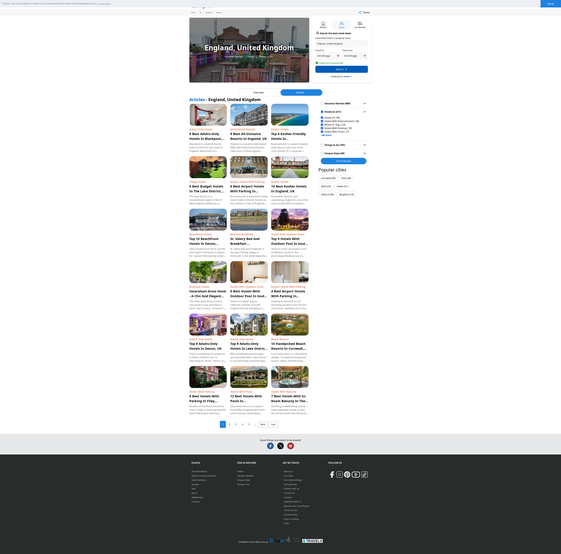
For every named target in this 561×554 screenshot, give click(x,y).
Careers (288, 497)
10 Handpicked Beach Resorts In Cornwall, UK (288, 348)
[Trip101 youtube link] (356, 474)
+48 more (326, 135)
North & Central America (204, 475)
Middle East (197, 497)
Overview (258, 92)
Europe (195, 484)
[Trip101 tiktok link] (364, 474)
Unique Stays (243, 480)
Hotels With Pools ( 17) (336, 131)
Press (286, 523)
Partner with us (291, 488)
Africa (194, 493)
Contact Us (289, 493)
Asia (194, 488)
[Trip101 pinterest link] (347, 474)
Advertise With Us (293, 501)
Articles (300, 92)
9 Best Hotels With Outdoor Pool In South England (248, 296)
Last (273, 424)
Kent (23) (326, 186)
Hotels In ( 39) (332, 117)
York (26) (346, 178)
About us (288, 471)
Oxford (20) (327, 194)
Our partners (290, 484)
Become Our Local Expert (296, 506)
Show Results (343, 161)
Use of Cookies (291, 519)
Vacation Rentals (234, 56)
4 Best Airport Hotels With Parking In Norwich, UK (288, 296)
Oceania (196, 501)
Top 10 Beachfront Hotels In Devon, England (204, 243)
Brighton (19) (347, 194)
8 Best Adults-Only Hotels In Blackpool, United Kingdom (205, 139)
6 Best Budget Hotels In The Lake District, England (206, 191)
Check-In (319, 50)
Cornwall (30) (328, 178)
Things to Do (266, 56)
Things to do (243, 484)
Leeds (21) (342, 186)
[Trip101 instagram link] (339, 474)
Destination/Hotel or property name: (333, 38)
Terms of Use (290, 510)
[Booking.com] (348, 76)
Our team (288, 475)
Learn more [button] (104, 3)
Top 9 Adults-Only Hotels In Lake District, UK (248, 348)
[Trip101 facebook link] (332, 474)
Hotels (250, 56)
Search (339, 69)
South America (199, 480)
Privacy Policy (290, 514)
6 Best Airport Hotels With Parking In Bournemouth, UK (247, 191)
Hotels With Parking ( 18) (338, 128)
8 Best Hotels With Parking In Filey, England (204, 401)
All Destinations (199, 471)
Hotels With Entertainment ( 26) (341, 121)
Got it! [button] (551, 4)
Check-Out (347, 50)
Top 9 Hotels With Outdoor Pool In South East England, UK (289, 243)
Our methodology (293, 480)
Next (262, 424)
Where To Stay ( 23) (334, 124)
